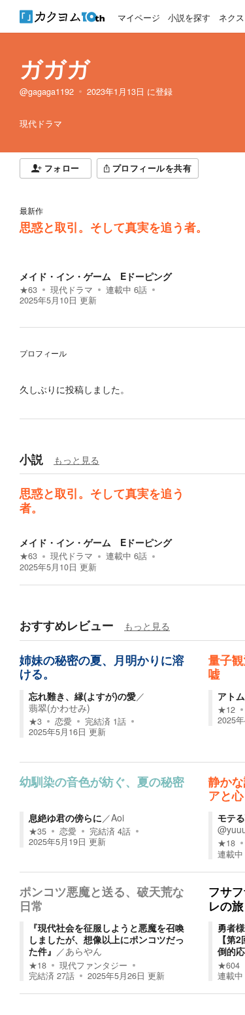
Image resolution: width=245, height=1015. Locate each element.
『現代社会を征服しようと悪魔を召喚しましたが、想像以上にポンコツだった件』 (106, 939)
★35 (37, 831)
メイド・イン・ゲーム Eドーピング (96, 276)
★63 (28, 289)
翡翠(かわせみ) (59, 707)
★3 (35, 721)
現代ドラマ (71, 290)
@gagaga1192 (47, 91)
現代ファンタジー (93, 965)
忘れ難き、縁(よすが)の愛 (82, 695)
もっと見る (76, 459)
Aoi (117, 817)
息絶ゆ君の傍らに (65, 817)
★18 (226, 843)
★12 (226, 709)
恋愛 (63, 721)
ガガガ (55, 68)
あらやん (83, 950)
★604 (229, 965)
